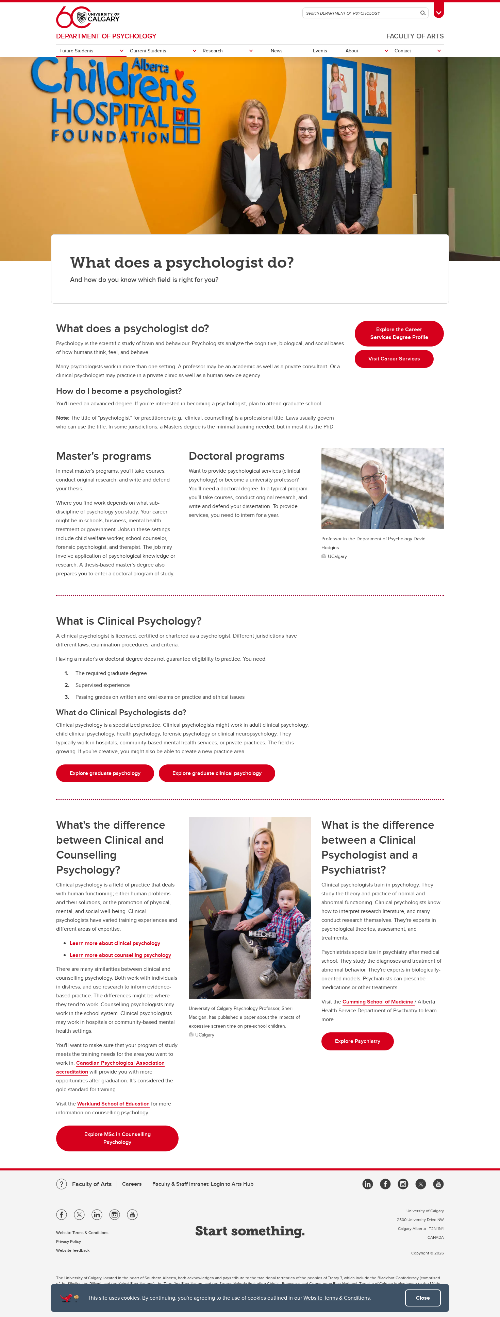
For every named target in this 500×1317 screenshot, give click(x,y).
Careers (132, 1184)
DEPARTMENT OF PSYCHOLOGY (106, 36)
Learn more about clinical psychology (115, 943)
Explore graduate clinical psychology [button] (217, 773)
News (277, 50)
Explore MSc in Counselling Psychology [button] (117, 1138)
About (352, 50)
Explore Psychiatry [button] (357, 1041)
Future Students (77, 50)
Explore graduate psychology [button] (105, 773)
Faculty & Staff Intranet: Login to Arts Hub (202, 1184)
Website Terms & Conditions (336, 1298)
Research (213, 50)
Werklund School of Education (113, 1104)
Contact (403, 50)
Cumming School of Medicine (379, 1002)
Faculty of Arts (415, 36)
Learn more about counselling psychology (120, 955)
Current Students (148, 50)
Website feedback (72, 1250)
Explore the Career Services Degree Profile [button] (399, 333)
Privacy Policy (68, 1241)
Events (320, 50)
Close (423, 1298)
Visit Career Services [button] (394, 358)
